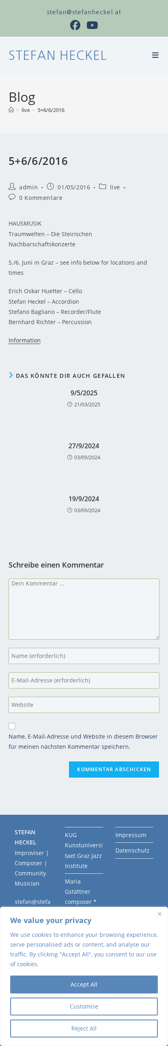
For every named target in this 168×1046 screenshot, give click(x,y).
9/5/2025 (84, 392)
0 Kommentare (40, 198)
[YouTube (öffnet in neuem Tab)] (92, 25)
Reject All (84, 1028)
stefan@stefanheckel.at (84, 12)
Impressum (130, 835)
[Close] (159, 914)
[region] (84, 976)
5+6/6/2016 (51, 110)
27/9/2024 (84, 445)
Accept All (84, 984)
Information (25, 340)
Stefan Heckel (58, 55)
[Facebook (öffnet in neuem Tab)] (78, 25)
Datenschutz (132, 850)
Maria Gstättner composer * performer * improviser (81, 901)
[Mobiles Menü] (155, 55)
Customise (84, 1006)
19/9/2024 (84, 498)
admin (28, 187)
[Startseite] (11, 110)
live (115, 187)
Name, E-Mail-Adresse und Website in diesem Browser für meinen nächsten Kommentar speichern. (83, 741)
